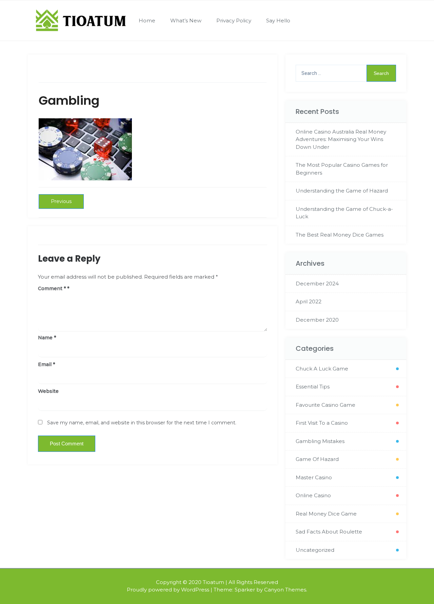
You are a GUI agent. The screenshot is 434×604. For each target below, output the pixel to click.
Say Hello (278, 20)
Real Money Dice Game (326, 513)
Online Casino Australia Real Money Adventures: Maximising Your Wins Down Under (341, 139)
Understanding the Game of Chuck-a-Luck (344, 213)
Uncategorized (315, 550)
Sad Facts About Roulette (329, 531)
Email (46, 364)
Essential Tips (313, 386)
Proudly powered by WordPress (168, 589)
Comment (52, 288)
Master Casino (314, 477)
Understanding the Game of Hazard (342, 190)
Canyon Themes (285, 589)
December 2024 (317, 283)
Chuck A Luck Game (322, 368)
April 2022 (308, 301)
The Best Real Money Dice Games (339, 234)
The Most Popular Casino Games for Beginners (342, 169)
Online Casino (313, 495)
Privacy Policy (233, 20)
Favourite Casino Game (325, 405)
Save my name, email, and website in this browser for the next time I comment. (141, 423)
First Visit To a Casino (322, 423)
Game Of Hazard (317, 459)
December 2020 (317, 320)
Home (147, 20)
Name (47, 338)
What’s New (185, 20)
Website (48, 391)
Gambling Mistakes (320, 441)
